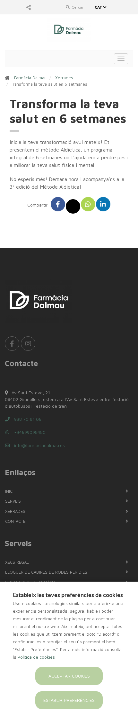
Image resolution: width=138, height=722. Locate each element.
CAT (99, 7)
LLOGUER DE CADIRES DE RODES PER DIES (46, 572)
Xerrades (64, 77)
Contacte (15, 521)
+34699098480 (29, 432)
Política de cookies (36, 657)
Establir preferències (69, 700)
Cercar (77, 7)
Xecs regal (17, 562)
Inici (9, 491)
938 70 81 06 (27, 419)
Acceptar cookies (69, 676)
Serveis (13, 501)
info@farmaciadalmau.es (39, 445)
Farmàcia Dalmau (30, 77)
